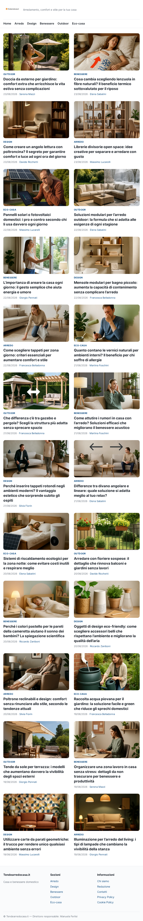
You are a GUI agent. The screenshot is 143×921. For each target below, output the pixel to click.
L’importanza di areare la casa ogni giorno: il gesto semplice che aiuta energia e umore (33, 287)
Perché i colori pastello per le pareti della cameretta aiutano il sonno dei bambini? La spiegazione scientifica (33, 631)
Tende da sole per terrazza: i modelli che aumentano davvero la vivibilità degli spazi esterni (34, 772)
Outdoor (63, 23)
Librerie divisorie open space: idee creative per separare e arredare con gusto (105, 152)
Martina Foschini (99, 365)
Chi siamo (103, 881)
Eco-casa (78, 23)
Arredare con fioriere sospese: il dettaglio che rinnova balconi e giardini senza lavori (101, 563)
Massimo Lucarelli (100, 161)
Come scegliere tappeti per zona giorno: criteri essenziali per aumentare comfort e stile (31, 355)
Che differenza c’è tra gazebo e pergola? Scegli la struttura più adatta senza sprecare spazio (35, 423)
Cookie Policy (105, 902)
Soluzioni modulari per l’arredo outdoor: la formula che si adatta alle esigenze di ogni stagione (105, 219)
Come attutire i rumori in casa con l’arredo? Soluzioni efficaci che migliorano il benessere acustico (102, 423)
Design (31, 23)
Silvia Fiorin (25, 505)
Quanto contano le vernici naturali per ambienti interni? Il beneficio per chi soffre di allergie (106, 355)
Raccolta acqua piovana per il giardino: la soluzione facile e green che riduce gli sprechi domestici (104, 704)
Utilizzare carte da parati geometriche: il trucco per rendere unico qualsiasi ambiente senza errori (36, 844)
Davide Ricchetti (28, 161)
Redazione (103, 886)
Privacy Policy (105, 897)
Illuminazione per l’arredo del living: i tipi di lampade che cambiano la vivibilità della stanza (105, 844)
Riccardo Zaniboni (29, 641)
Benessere (47, 23)
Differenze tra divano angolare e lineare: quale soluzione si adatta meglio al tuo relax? (102, 491)
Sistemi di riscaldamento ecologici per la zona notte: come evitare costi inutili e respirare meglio (36, 563)
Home (7, 23)
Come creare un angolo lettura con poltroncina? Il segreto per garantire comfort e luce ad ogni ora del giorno (34, 152)
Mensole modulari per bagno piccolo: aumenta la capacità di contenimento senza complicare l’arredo (105, 287)
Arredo (19, 23)
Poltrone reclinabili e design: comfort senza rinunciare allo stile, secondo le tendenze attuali (35, 704)
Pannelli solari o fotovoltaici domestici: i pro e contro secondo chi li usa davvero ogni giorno (35, 219)
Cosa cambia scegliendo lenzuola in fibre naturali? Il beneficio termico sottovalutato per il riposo (104, 84)
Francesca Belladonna (102, 297)
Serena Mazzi (27, 94)
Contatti (102, 891)
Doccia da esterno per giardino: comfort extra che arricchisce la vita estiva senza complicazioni (34, 84)
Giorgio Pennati (28, 297)
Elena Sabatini (98, 94)
